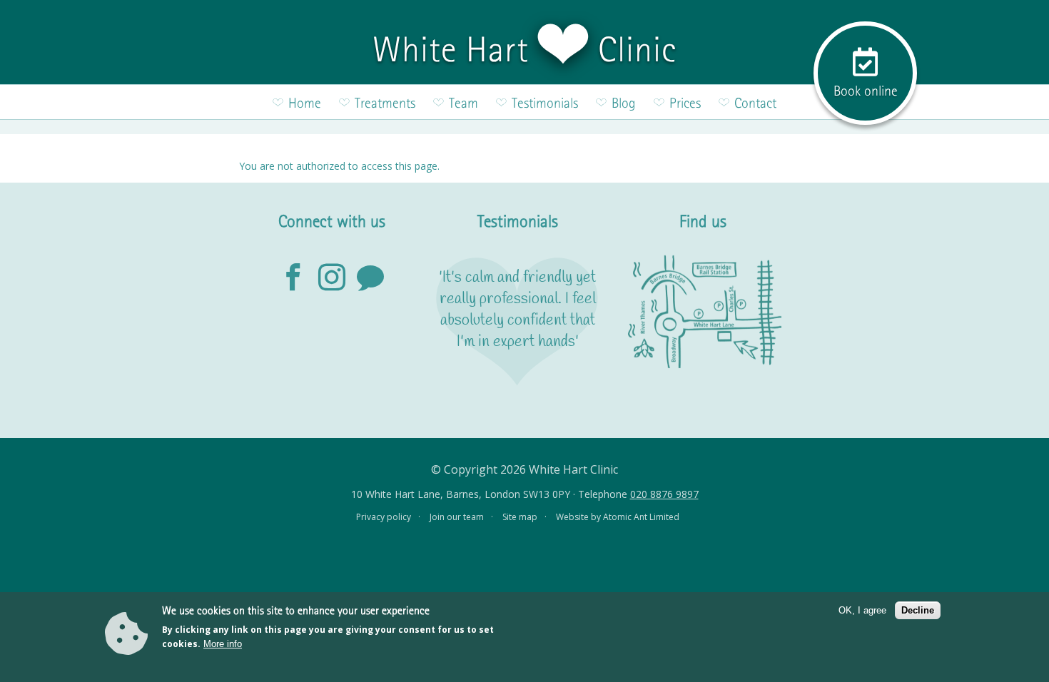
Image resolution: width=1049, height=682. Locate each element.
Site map (519, 517)
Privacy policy (383, 517)
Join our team (457, 517)
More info (222, 643)
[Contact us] (370, 278)
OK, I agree (862, 610)
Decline (917, 610)
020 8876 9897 (664, 494)
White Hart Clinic (524, 49)
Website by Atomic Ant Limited (617, 517)
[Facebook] (293, 278)
